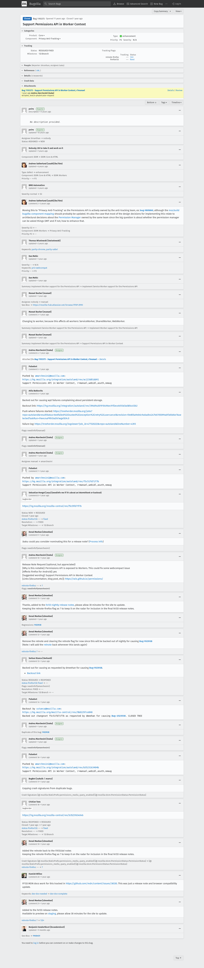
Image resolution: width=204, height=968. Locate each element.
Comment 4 (33, 353)
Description (34, 112)
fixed (132, 59)
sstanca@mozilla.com (48, 708)
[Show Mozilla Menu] (24, 3)
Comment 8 (34, 495)
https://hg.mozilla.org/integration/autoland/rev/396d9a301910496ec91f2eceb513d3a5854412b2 (87, 405)
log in (36, 943)
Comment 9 (33, 535)
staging (52, 913)
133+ (132, 57)
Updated (32, 132)
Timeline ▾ (177, 102)
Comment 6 (33, 394)
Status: (34, 50)
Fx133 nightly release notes (60, 604)
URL (38, 70)
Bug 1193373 (39, 18)
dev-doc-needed (39, 894)
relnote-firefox (29, 585)
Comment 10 (34, 558)
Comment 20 (34, 877)
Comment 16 (34, 757)
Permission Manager (70, 217)
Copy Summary (161, 11)
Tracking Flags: (109, 50)
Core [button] (42, 35)
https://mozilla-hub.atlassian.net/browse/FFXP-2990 (58, 305)
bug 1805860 (146, 210)
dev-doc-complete (58, 894)
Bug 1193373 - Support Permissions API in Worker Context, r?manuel (53, 90)
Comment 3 (33, 315)
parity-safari (52, 249)
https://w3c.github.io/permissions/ (84, 578)
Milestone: (32, 54)
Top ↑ (179, 958)
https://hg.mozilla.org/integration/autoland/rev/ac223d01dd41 (60, 379)
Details (171, 90)
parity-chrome (38, 249)
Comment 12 (34, 635)
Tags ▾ (164, 102)
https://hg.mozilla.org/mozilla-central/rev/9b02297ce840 (57, 712)
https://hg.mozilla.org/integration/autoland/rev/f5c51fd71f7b (60, 481)
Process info (96, 541)
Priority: (114, 40)
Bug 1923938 (145, 641)
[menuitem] (118, 3)
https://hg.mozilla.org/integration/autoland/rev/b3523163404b (60, 767)
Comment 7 (33, 471)
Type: (115, 36)
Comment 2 (33, 203)
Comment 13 (34, 661)
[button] (176, 3)
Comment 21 (34, 903)
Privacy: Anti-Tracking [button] (50, 38)
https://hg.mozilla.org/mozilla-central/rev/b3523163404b (52, 815)
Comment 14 (34, 702)
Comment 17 (34, 782)
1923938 (37, 625)
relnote (48, 644)
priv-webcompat (39, 268)
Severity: (127, 40)
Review (179, 90)
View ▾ (179, 11)
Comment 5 (33, 369)
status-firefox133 (29, 519)
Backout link (33, 673)
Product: (33, 35)
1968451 (36, 936)
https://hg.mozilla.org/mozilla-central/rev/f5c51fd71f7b (52, 506)
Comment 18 (34, 805)
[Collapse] (179, 110)
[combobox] (77, 3)
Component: (31, 38)
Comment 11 (34, 598)
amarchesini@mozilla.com (49, 376)
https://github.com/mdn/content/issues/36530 (91, 883)
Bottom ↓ (152, 102)
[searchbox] (77, 3)
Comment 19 (34, 844)
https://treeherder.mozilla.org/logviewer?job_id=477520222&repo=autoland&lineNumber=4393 (85, 423)
